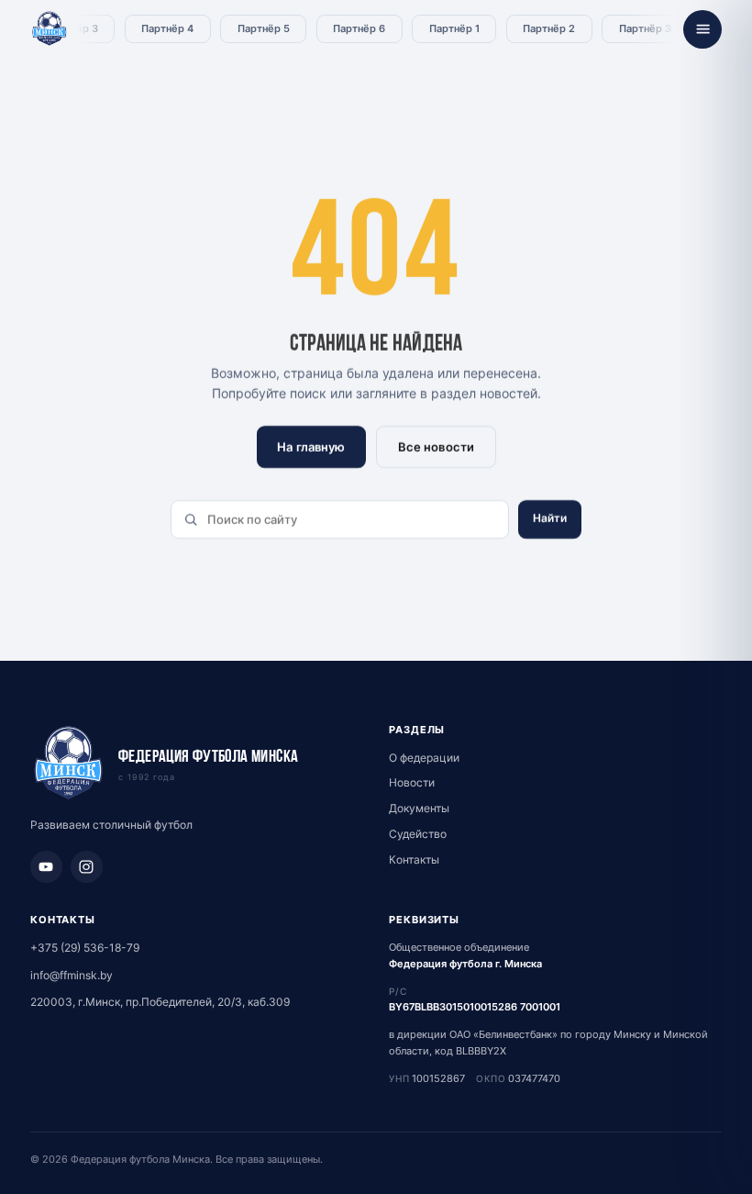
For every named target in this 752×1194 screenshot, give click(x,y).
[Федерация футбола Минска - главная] (49, 29)
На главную (311, 447)
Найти (550, 518)
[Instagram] (87, 867)
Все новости (435, 447)
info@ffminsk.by (71, 975)
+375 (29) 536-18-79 (84, 947)
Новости (412, 782)
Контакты (414, 859)
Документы (419, 808)
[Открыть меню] (702, 29)
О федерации (424, 757)
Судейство (418, 834)
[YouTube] (46, 867)
